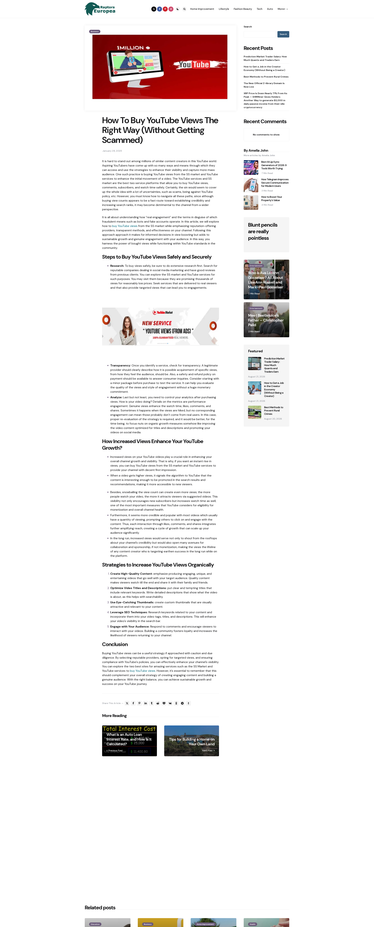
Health (252, 924)
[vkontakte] (170, 703)
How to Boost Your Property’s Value (271, 198)
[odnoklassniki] (176, 703)
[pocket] (163, 703)
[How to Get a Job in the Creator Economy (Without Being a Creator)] (254, 387)
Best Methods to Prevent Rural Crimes (266, 76)
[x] (127, 703)
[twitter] (153, 9)
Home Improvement (205, 924)
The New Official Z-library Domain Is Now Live (264, 85)
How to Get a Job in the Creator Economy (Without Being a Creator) (264, 68)
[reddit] (157, 703)
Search (248, 26)
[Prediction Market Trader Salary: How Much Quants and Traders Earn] (254, 363)
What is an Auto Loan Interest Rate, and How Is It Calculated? (129, 739)
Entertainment (256, 266)
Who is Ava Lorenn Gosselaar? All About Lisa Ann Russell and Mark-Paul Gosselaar (265, 279)
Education (95, 924)
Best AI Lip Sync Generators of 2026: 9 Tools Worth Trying (273, 165)
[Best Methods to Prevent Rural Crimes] (254, 412)
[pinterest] (165, 9)
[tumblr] (151, 703)
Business (95, 31)
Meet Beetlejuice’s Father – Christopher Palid (266, 320)
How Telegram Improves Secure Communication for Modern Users (275, 183)
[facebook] (159, 9)
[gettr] (188, 703)
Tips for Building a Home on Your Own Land (192, 741)
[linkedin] (145, 703)
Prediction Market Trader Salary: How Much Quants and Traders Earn (265, 58)
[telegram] (182, 703)
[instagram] (170, 9)
